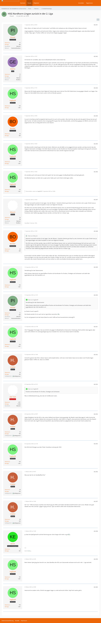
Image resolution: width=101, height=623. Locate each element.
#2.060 (96, 587)
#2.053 (96, 384)
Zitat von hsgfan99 (33, 300)
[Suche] (96, 3)
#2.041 (96, 25)
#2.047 (96, 199)
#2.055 (96, 444)
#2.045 (96, 144)
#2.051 (96, 326)
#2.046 (96, 172)
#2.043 (96, 88)
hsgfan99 (40, 191)
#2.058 (96, 531)
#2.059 (96, 559)
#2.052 (96, 354)
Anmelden (81, 3)
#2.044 (96, 116)
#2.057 (96, 501)
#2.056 (96, 471)
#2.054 (96, 414)
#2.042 (96, 56)
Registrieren (89, 3)
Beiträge (7, 44)
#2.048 (96, 231)
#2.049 (96, 267)
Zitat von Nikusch (32, 236)
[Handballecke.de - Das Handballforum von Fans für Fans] (10, 4)
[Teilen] (98, 19)
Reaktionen (7, 42)
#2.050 (96, 295)
